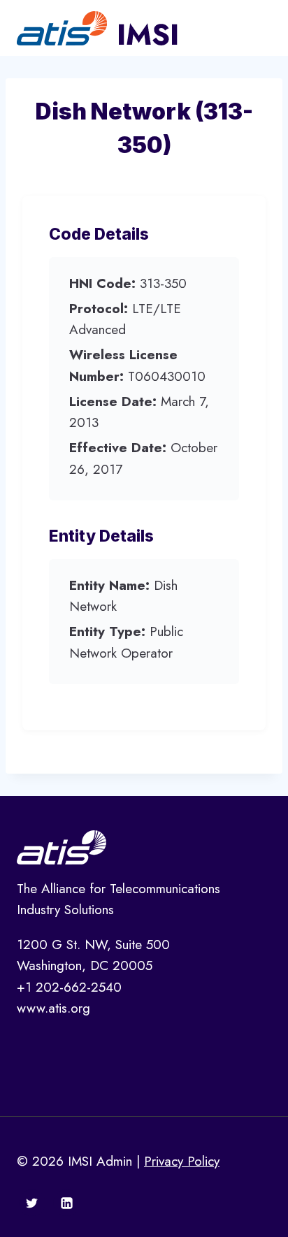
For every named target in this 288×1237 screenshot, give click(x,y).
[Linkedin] (66, 1202)
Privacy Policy (181, 1161)
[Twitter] (32, 1202)
